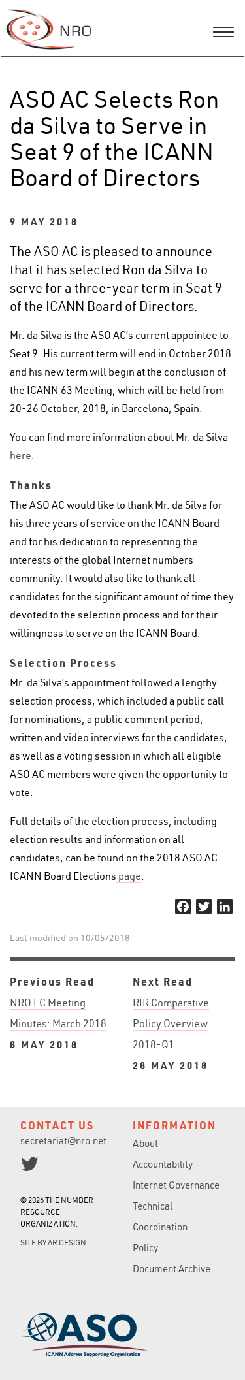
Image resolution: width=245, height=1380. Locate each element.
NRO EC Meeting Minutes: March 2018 (58, 1023)
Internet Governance (176, 1185)
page (128, 875)
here (20, 455)
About (145, 1143)
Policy (145, 1248)
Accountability (163, 1164)
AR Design (67, 1242)
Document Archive (171, 1268)
